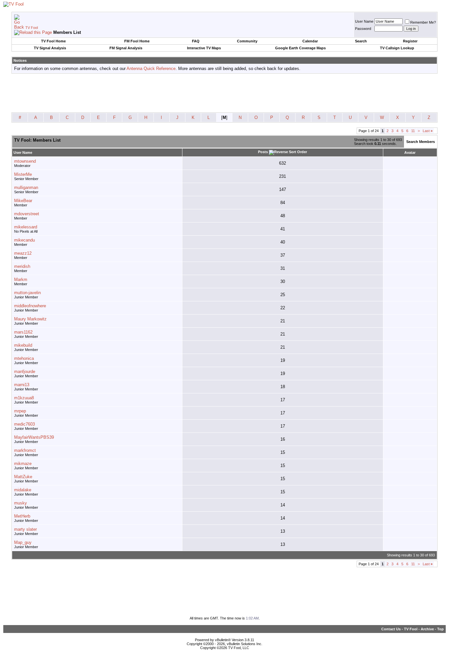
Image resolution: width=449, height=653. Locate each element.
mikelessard (25, 226)
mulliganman (26, 187)
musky (20, 503)
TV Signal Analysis (50, 48)
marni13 (21, 384)
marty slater (25, 529)
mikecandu (24, 240)
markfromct (25, 450)
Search (361, 41)
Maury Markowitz (30, 318)
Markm (20, 279)
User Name (364, 21)
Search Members (420, 142)
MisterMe (23, 174)
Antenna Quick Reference (151, 68)
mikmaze (23, 463)
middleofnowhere (30, 305)
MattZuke (23, 476)
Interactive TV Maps (204, 48)
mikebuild (23, 345)
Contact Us (391, 629)
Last (428, 131)
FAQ (196, 41)
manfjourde (24, 371)
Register (410, 41)
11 (413, 131)
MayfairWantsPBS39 (34, 437)
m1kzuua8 (24, 397)
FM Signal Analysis (125, 48)
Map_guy (23, 542)
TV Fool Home (53, 41)
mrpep (20, 410)
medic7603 (24, 424)
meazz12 (23, 253)
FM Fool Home (137, 41)
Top (440, 629)
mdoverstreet (26, 213)
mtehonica (24, 358)
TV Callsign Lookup (397, 48)
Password (363, 29)
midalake (22, 489)
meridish (22, 266)
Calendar (310, 41)
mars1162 (23, 332)
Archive (427, 629)
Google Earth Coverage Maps (300, 48)
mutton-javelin (27, 292)
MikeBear (23, 200)
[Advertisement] (224, 93)
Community (247, 41)
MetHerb (22, 516)
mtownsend (25, 161)
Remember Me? (423, 22)
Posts (263, 152)
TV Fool (31, 28)
